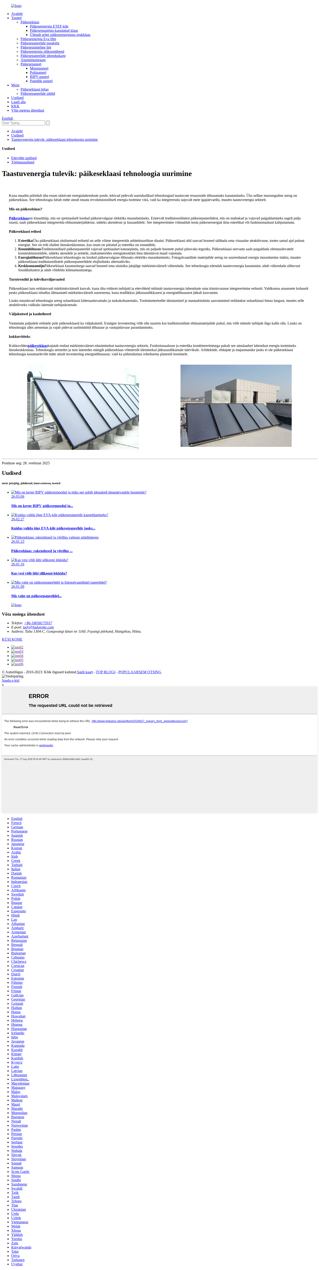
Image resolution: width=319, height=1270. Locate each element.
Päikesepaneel (31, 64)
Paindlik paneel (41, 81)
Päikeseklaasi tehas (35, 89)
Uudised (17, 98)
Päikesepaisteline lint (36, 47)
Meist (15, 85)
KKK (15, 106)
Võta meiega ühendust (27, 110)
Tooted (16, 18)
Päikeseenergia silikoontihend (42, 51)
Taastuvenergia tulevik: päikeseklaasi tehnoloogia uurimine (54, 139)
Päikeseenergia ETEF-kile (49, 26)
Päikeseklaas (30, 22)
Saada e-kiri (10, 680)
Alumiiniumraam (33, 60)
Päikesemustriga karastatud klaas (54, 30)
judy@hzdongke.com (38, 627)
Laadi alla (18, 102)
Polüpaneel (38, 72)
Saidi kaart (85, 672)
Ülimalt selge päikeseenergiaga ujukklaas (60, 35)
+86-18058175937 (38, 623)
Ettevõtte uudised (24, 158)
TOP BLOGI (105, 672)
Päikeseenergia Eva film (38, 39)
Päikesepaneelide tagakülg (40, 43)
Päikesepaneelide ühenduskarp (43, 56)
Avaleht (17, 14)
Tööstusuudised (22, 162)
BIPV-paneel (39, 77)
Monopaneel (39, 68)
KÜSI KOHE (12, 639)
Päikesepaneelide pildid (38, 93)
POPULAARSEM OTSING (139, 672)
